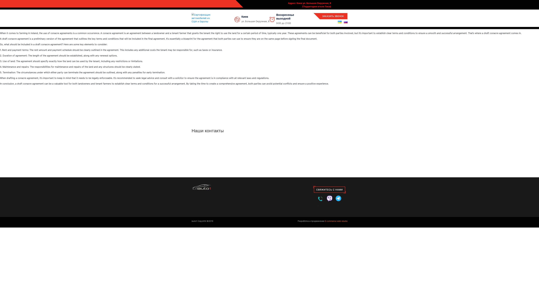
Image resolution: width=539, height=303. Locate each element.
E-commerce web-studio (336, 221)
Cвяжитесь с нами (329, 189)
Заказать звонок (333, 16)
